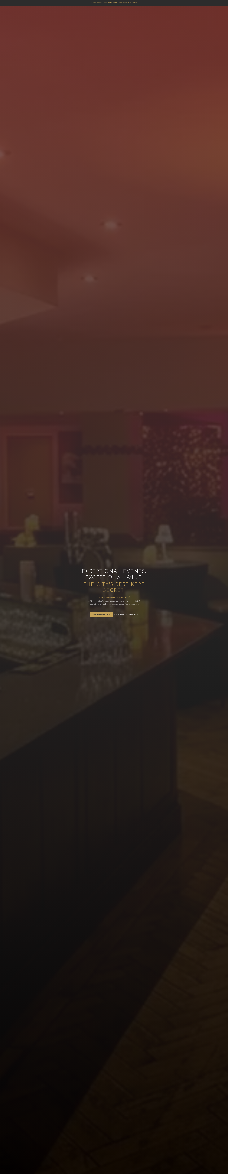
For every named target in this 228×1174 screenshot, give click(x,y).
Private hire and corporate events (126, 614)
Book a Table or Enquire (101, 614)
